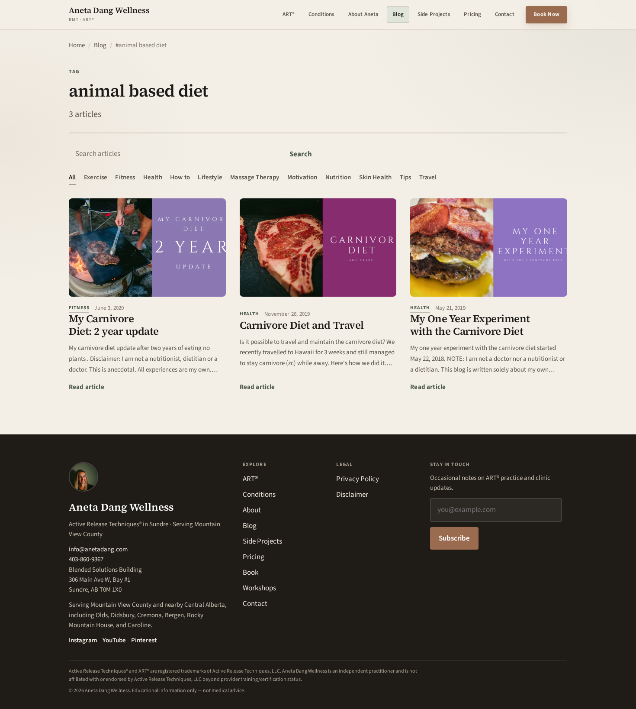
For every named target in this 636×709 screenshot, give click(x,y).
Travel (428, 177)
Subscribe (454, 538)
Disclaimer (352, 494)
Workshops (259, 588)
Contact (504, 14)
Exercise (95, 177)
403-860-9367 (86, 559)
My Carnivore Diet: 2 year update (114, 324)
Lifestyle (210, 177)
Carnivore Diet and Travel (302, 325)
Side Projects (434, 14)
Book (250, 572)
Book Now (546, 14)
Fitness (125, 177)
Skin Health (375, 177)
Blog (398, 14)
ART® (289, 14)
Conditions (321, 14)
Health (152, 177)
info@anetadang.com (98, 549)
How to (180, 177)
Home (77, 45)
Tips (405, 177)
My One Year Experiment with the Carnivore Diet (470, 324)
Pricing (472, 14)
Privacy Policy (357, 479)
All (72, 177)
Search (300, 154)
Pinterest (144, 640)
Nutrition (338, 177)
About (252, 510)
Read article (86, 387)
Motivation (302, 177)
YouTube (114, 640)
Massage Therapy (254, 177)
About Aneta (363, 14)
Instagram (83, 640)
